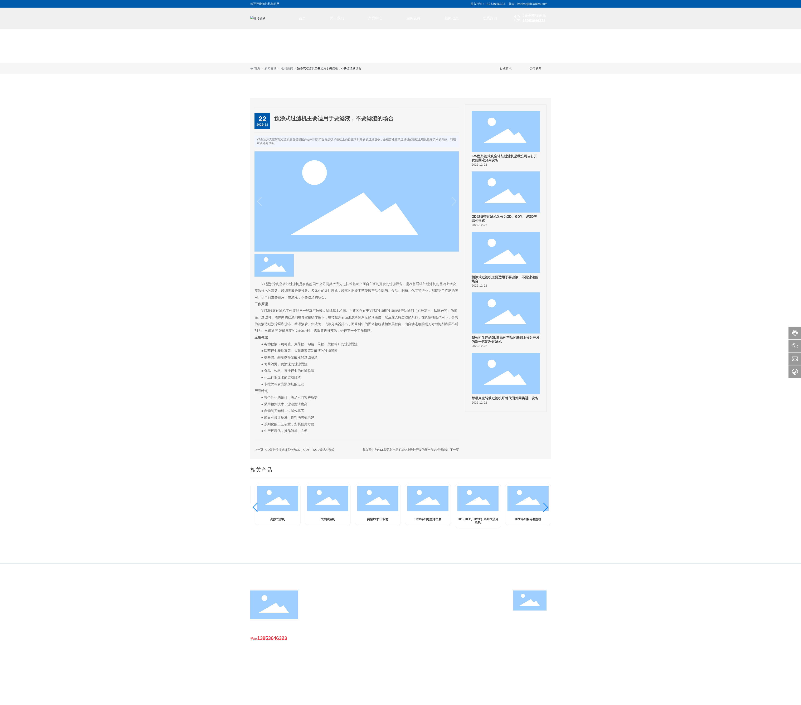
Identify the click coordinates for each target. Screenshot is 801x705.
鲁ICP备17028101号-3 (490, 698)
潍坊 (540, 698)
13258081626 (267, 660)
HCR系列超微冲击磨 (425, 519)
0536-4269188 (267, 654)
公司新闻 (287, 68)
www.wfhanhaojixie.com (273, 678)
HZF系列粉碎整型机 (526, 519)
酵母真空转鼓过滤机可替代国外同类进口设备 (505, 398)
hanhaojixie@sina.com (272, 672)
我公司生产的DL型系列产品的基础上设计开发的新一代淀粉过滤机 (405, 449)
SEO (548, 698)
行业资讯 (505, 68)
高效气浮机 (275, 519)
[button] (255, 507)
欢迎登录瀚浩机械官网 (265, 3)
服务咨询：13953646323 (488, 3)
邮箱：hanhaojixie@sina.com (528, 3)
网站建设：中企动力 (523, 698)
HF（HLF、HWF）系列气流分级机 (475, 521)
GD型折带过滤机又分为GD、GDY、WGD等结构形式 (299, 449)
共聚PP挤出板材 (375, 519)
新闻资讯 (270, 68)
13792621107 (267, 666)
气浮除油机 (325, 519)
